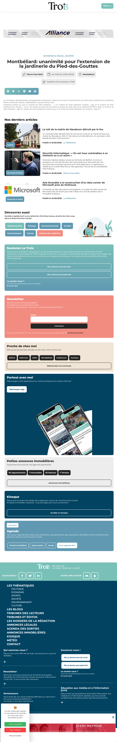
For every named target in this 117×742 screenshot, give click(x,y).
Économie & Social (54, 56)
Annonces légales (22, 624)
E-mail (33, 315)
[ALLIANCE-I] (58, 47)
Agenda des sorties (23, 628)
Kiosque (13, 636)
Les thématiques (20, 585)
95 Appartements (17, 473)
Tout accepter (15, 724)
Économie (17, 592)
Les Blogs (15, 609)
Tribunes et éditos (22, 617)
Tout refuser (15, 730)
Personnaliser (15, 736)
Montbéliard (88, 74)
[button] (8, 91)
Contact (13, 644)
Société (69, 56)
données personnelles (75, 333)
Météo (12, 640)
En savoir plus (12, 286)
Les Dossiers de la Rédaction (31, 621)
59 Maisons (50, 473)
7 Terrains (64, 473)
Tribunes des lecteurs (25, 613)
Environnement (21, 602)
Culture (16, 605)
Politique (17, 589)
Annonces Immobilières (26, 632)
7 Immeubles (35, 473)
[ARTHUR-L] (58, 728)
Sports (15, 595)
